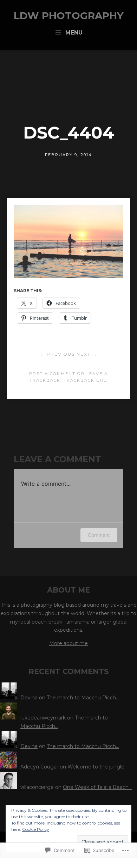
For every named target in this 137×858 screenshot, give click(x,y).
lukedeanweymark (43, 718)
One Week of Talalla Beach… (97, 787)
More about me (68, 643)
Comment (99, 535)
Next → (87, 354)
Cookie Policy (35, 829)
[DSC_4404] (68, 276)
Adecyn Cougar (39, 767)
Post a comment (52, 373)
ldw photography (69, 16)
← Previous (57, 354)
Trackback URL (85, 380)
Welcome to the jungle (95, 767)
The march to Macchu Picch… (83, 697)
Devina (29, 697)
